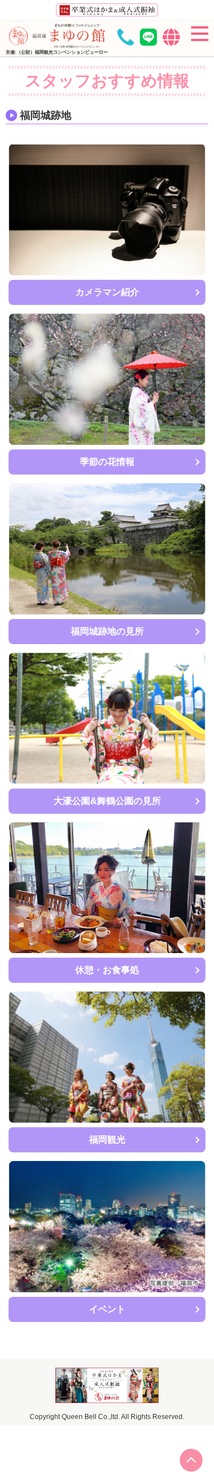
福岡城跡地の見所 (107, 631)
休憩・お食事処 (107, 970)
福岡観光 (107, 1139)
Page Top (191, 1460)
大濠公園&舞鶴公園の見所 (107, 801)
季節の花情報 (107, 462)
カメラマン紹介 (107, 292)
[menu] (199, 33)
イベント (107, 1309)
